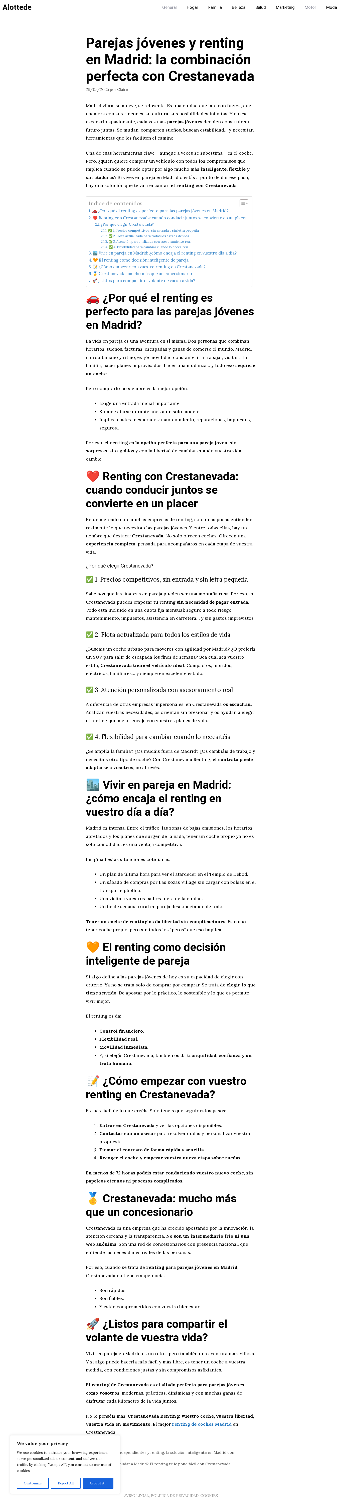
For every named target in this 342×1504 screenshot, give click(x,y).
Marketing (285, 7)
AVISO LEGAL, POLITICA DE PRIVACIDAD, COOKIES (171, 1495)
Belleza (238, 7)
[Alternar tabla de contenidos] (241, 203)
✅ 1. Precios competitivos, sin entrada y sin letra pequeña (153, 230)
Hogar (192, 7)
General (169, 7)
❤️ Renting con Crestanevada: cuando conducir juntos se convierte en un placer (170, 217)
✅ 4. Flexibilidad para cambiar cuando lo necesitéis (149, 247)
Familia (215, 7)
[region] (65, 1464)
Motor (310, 7)
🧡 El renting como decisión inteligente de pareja (141, 260)
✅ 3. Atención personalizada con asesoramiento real (149, 241)
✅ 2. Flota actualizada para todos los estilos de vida (148, 236)
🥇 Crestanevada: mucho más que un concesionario (142, 273)
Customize (33, 1483)
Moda (331, 7)
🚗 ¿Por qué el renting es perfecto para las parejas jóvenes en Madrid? (160, 210)
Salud (260, 7)
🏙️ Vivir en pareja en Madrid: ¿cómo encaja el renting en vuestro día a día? (165, 253)
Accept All (98, 1483)
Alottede (17, 7)
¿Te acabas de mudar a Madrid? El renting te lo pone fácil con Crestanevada (161, 1464)
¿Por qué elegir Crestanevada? (127, 224)
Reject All (66, 1483)
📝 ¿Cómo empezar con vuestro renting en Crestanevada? (149, 266)
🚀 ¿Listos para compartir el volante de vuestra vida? (143, 280)
